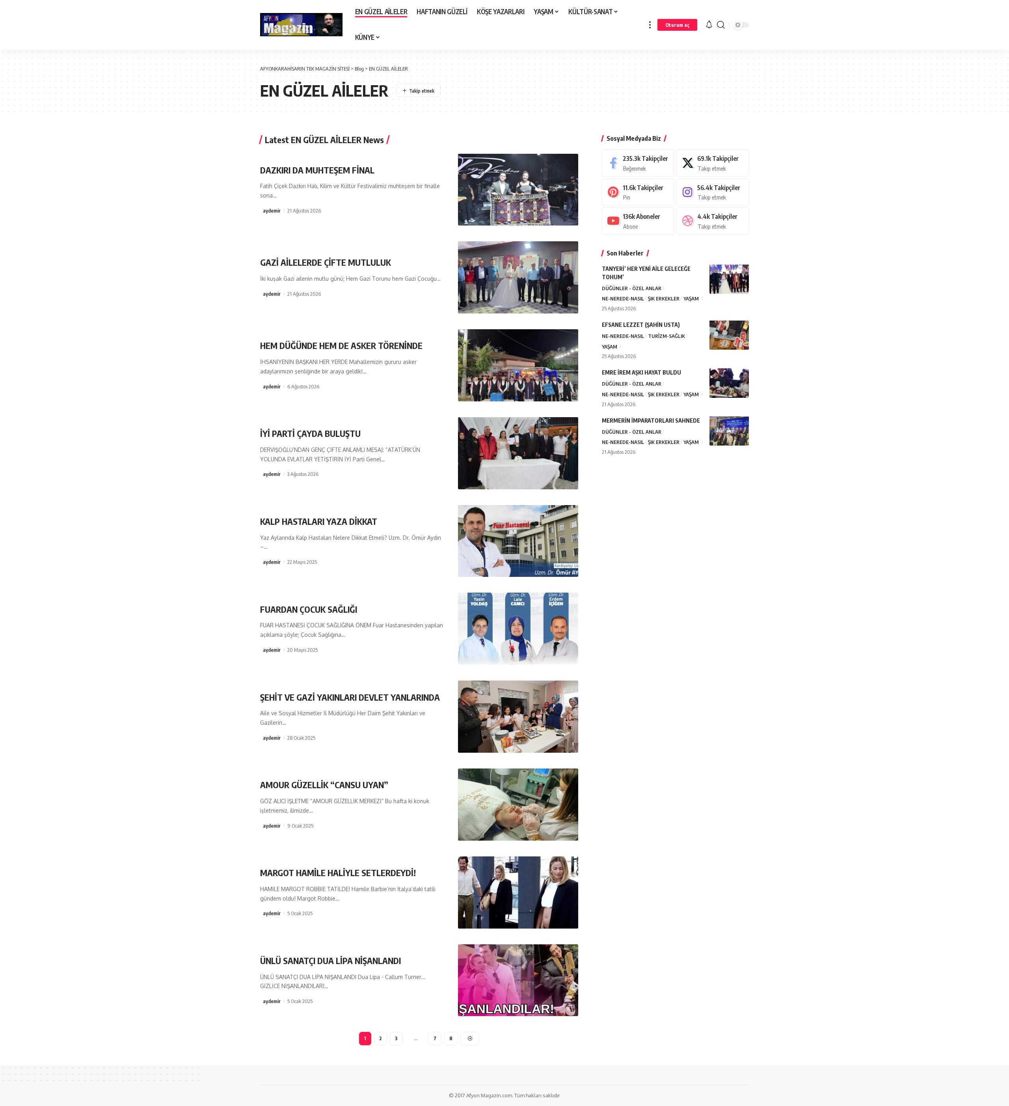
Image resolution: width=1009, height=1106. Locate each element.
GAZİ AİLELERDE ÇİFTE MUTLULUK (325, 262)
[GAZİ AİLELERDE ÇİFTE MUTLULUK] (518, 277)
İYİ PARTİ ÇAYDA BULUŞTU (310, 433)
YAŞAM (691, 298)
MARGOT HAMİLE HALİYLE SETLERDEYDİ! (338, 872)
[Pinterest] (638, 191)
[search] (721, 24)
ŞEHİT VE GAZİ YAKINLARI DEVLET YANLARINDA (350, 697)
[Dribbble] (712, 221)
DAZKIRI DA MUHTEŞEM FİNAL (317, 169)
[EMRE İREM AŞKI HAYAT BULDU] (729, 383)
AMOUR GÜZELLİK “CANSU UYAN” (324, 784)
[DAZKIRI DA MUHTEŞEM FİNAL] (518, 190)
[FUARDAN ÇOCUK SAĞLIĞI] (518, 629)
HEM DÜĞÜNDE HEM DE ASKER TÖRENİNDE (341, 345)
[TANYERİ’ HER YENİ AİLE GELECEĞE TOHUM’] (729, 279)
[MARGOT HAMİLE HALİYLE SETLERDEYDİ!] (518, 892)
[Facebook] (638, 163)
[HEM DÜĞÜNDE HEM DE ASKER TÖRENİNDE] (518, 365)
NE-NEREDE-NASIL (623, 298)
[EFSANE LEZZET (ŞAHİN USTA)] (729, 335)
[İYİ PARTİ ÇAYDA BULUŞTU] (518, 453)
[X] (712, 163)
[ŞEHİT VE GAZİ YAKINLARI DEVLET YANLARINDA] (518, 717)
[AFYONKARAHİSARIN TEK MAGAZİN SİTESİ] (301, 25)
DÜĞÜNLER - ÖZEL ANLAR (631, 288)
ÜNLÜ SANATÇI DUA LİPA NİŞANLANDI (330, 960)
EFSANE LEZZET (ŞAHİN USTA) (641, 324)
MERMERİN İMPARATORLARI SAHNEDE (651, 420)
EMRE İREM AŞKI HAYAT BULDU (641, 372)
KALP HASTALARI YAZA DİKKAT (318, 521)
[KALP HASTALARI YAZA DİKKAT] (518, 541)
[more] (649, 24)
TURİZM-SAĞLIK (666, 335)
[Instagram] (712, 191)
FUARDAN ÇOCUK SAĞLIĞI (308, 609)
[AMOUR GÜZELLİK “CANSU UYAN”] (518, 804)
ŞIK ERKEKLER (663, 298)
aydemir (272, 210)
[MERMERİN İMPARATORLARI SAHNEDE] (729, 431)
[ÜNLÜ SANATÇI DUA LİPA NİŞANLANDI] (518, 980)
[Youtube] (638, 221)
